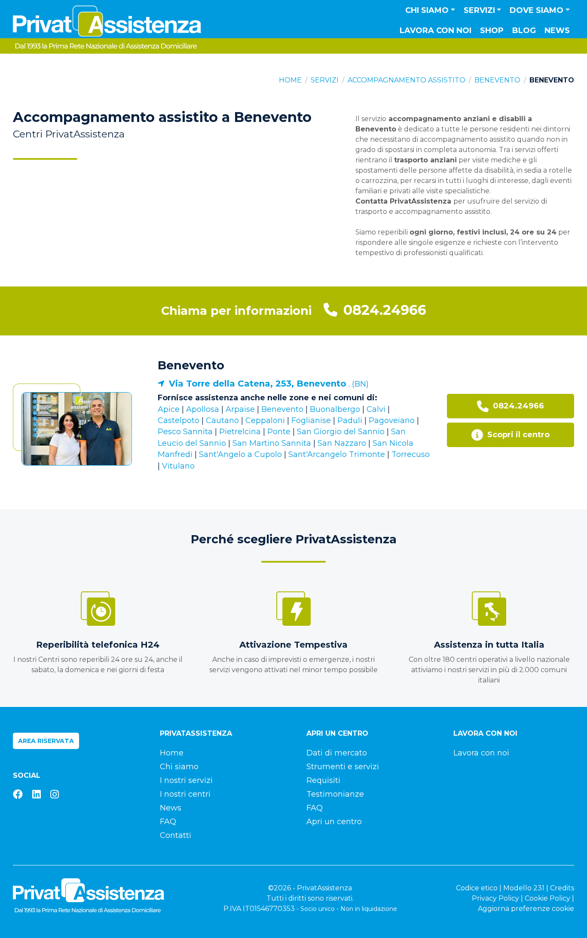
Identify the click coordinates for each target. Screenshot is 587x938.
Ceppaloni (265, 420)
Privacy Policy (495, 898)
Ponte (278, 431)
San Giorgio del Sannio (341, 431)
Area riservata (46, 741)
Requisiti (323, 780)
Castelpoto (178, 420)
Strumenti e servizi (342, 766)
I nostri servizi (186, 780)
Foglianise (311, 420)
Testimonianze (335, 794)
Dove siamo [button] (536, 10)
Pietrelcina (240, 431)
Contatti (175, 835)
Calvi (376, 409)
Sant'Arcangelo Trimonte (336, 454)
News (557, 30)
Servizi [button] (479, 10)
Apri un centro (334, 821)
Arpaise (240, 409)
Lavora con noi (435, 30)
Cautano (222, 420)
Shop (492, 30)
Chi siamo (179, 766)
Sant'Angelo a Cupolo (240, 454)
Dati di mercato (336, 753)
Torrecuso (410, 454)
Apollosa (202, 409)
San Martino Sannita (271, 443)
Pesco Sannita (185, 431)
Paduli (349, 420)
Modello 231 (523, 888)
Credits (562, 888)
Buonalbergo (335, 409)
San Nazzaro (342, 443)
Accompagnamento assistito (406, 80)
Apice (169, 409)
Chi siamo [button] (427, 10)
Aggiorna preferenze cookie (526, 908)
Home (290, 80)
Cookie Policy (547, 898)
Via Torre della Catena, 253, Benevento (257, 383)
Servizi (325, 80)
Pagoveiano (392, 420)
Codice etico (477, 888)
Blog (524, 30)
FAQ (168, 821)
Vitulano (178, 466)
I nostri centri (185, 794)
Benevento (497, 80)
